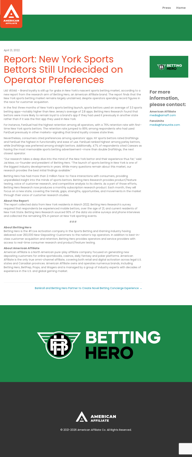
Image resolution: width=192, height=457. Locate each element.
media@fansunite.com (165, 125)
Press (166, 8)
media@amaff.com (163, 115)
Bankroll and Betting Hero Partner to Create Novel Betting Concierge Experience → (88, 288)
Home (181, 8)
